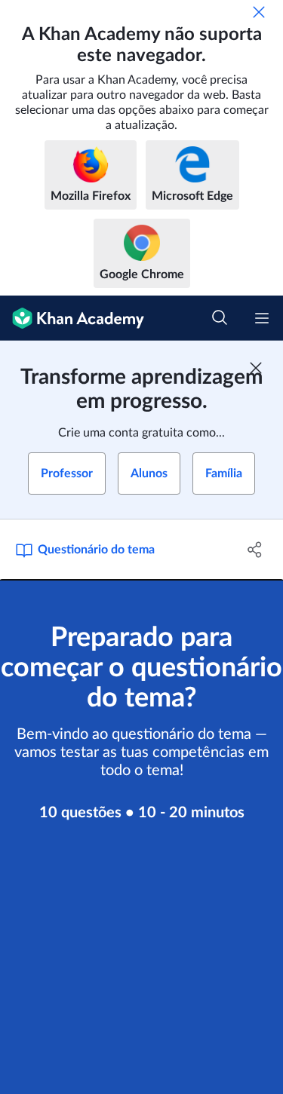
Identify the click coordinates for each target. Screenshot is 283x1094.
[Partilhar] (255, 550)
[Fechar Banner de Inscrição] (256, 368)
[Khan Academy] (72, 318)
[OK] (259, 12)
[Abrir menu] (262, 318)
